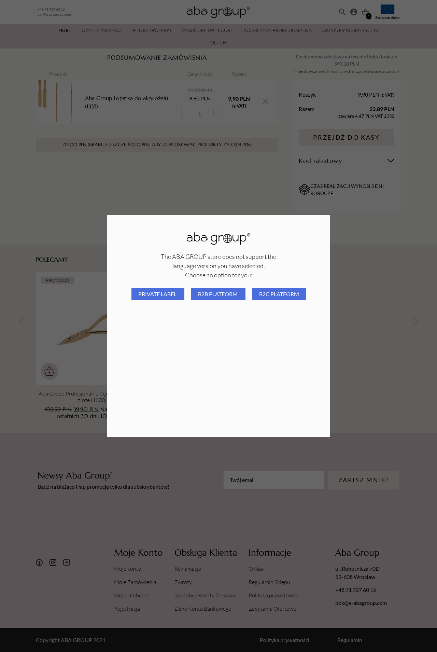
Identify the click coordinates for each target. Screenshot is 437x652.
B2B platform (218, 294)
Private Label (158, 294)
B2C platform (279, 294)
